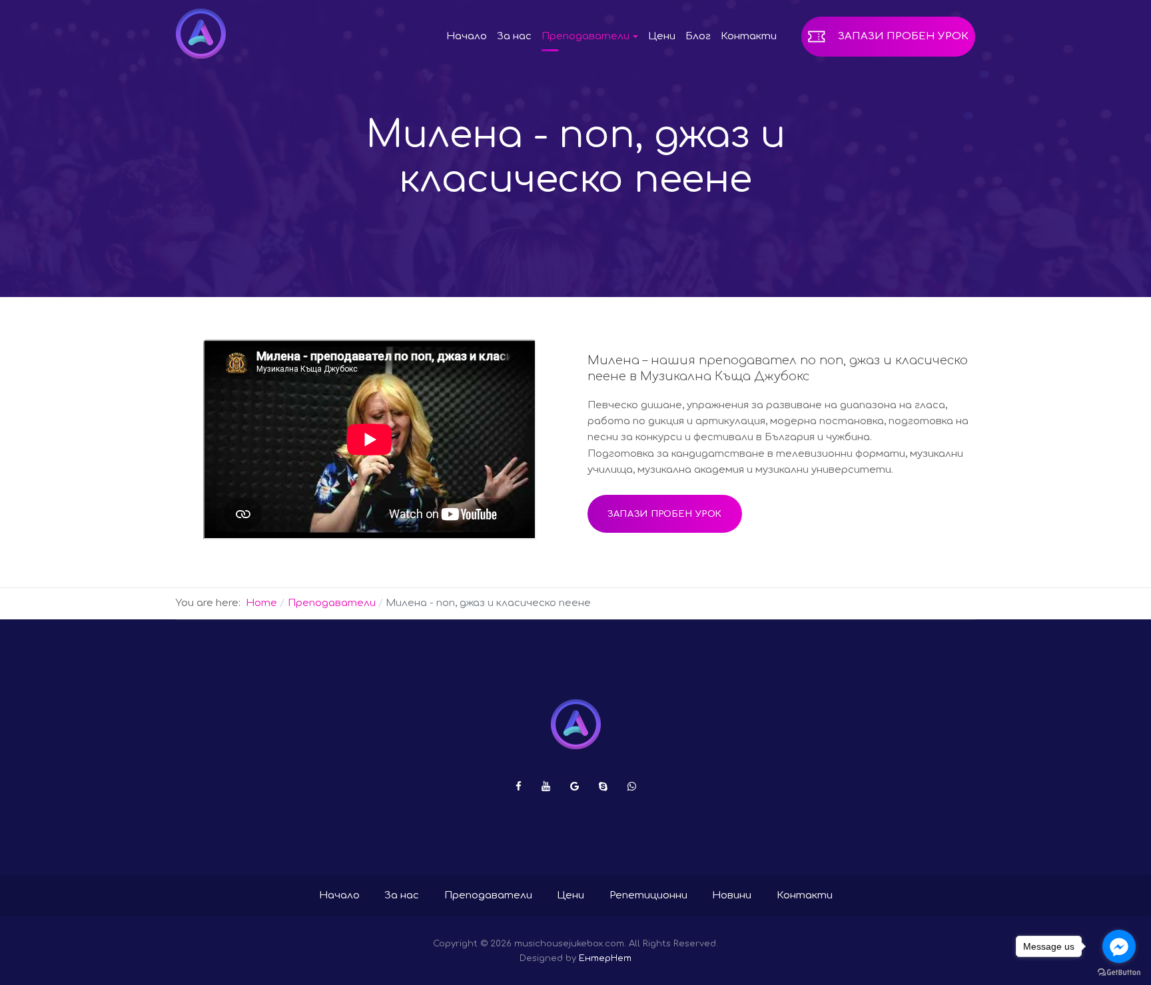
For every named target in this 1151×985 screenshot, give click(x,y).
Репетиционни (648, 895)
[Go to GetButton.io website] (1119, 972)
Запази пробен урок (903, 36)
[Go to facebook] (1119, 946)
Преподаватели (488, 895)
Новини (731, 895)
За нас (514, 36)
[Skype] (603, 787)
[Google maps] (574, 787)
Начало (466, 36)
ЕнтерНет (605, 958)
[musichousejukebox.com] (201, 34)
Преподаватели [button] (585, 36)
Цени (661, 36)
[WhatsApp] (631, 787)
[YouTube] (546, 787)
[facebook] (519, 787)
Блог (698, 36)
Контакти (749, 36)
